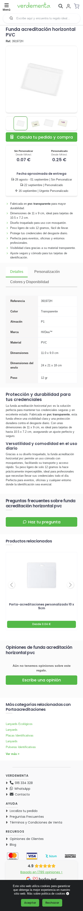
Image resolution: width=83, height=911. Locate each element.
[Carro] (78, 6)
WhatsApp (22, 788)
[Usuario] (68, 6)
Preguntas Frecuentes (27, 816)
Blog (13, 844)
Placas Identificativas (19, 735)
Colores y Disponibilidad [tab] (29, 282)
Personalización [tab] (47, 272)
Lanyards (11, 729)
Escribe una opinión (41, 680)
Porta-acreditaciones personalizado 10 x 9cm (41, 606)
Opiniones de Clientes (27, 839)
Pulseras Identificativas (21, 747)
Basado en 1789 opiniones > (41, 872)
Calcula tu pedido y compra (45, 137)
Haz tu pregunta (44, 522)
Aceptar (30, 903)
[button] (11, 18)
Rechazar (52, 903)
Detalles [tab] (16, 272)
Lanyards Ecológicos (19, 724)
